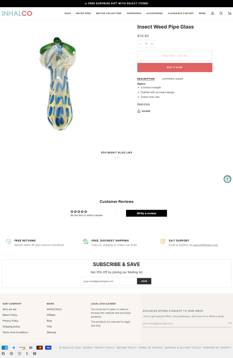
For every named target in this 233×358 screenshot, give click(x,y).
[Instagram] (19, 353)
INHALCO (68, 347)
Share (146, 111)
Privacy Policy (10, 320)
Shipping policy (11, 326)
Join (144, 281)
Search (88, 347)
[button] (67, 13)
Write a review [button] (146, 213)
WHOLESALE (54, 309)
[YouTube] (34, 353)
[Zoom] (8, 132)
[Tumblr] (27, 353)
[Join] (228, 323)
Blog (49, 320)
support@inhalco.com (205, 245)
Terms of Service (151, 347)
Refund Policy (127, 347)
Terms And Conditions (15, 332)
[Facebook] (3, 353)
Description (146, 78)
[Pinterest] (11, 353)
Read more (143, 104)
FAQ (49, 326)
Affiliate (51, 314)
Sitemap (51, 332)
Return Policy (10, 314)
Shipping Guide (172, 78)
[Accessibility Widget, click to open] (227, 179)
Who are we (9, 309)
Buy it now (175, 67)
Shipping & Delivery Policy (182, 347)
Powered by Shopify (217, 347)
